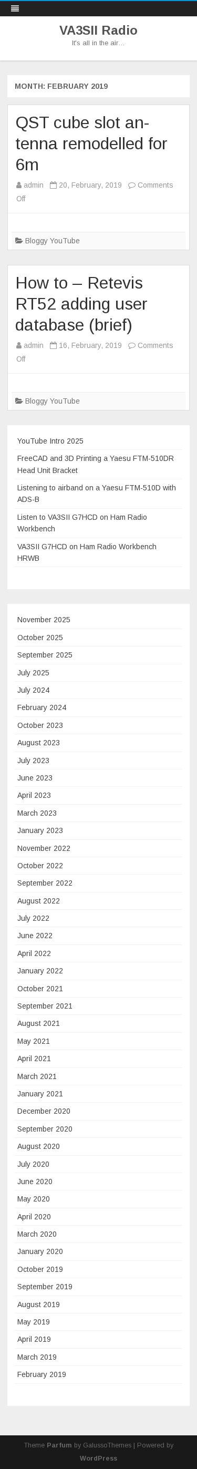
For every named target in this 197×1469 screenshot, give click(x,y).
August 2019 (38, 1304)
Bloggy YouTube (52, 241)
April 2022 (34, 953)
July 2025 (33, 673)
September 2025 (44, 655)
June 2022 (35, 935)
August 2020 (38, 1146)
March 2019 (37, 1357)
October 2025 (40, 637)
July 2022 (33, 918)
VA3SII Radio (98, 30)
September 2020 (44, 1129)
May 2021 (33, 1041)
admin (34, 185)
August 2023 (38, 742)
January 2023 (40, 830)
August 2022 (38, 901)
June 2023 (35, 778)
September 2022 (44, 883)
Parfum (59, 1445)
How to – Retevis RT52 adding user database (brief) (81, 303)
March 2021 (37, 1076)
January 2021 (40, 1094)
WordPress (98, 1458)
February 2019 (41, 1374)
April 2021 (34, 1058)
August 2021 (38, 1023)
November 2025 (43, 619)
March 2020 (37, 1234)
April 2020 (34, 1217)
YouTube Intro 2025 (50, 441)
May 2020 (33, 1199)
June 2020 (35, 1181)
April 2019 (34, 1339)
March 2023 (37, 813)
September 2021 (44, 1006)
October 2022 (40, 865)
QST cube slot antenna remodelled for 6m (91, 143)
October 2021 (40, 988)
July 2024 (33, 690)
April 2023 (34, 795)
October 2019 (40, 1269)
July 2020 (33, 1164)
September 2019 (44, 1286)
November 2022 (43, 848)
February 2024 (41, 707)
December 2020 (43, 1111)
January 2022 (40, 971)
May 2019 (33, 1322)
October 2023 (40, 725)
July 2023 (33, 760)
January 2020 (40, 1251)
